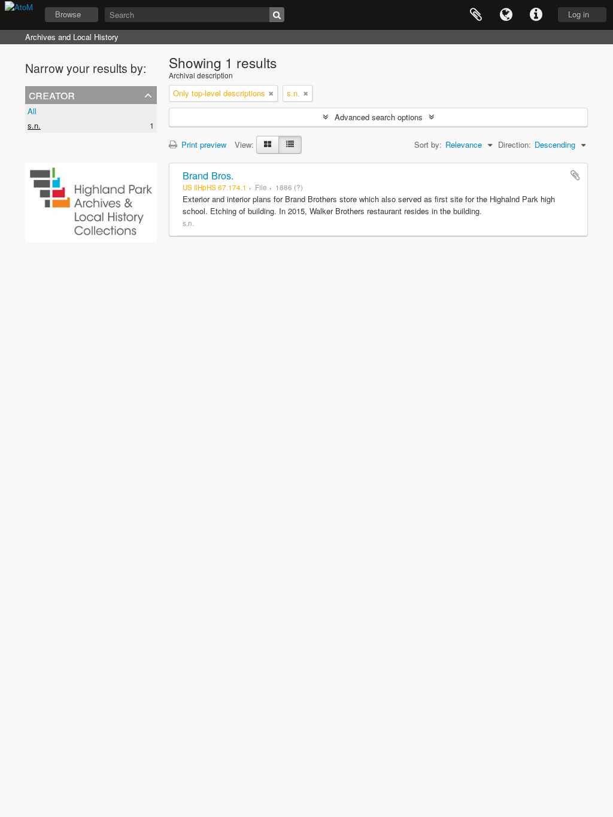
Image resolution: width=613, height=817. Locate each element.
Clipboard (476, 15)
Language (506, 15)
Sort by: (428, 144)
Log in (578, 14)
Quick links (536, 15)
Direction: (514, 144)
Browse (68, 14)
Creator (52, 94)
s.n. (34, 125)
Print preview (202, 144)
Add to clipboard (575, 175)
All (32, 111)
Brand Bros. (208, 175)
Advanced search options (379, 117)
